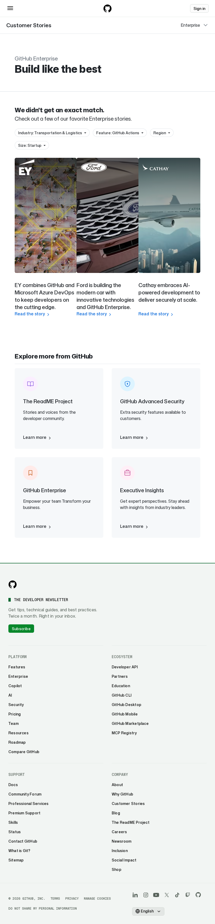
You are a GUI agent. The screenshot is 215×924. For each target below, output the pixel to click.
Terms (55, 898)
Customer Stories (28, 25)
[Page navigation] (205, 25)
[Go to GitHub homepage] (12, 584)
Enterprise (190, 25)
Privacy (72, 898)
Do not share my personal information (42, 908)
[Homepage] (107, 8)
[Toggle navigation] (10, 8)
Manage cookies (97, 898)
